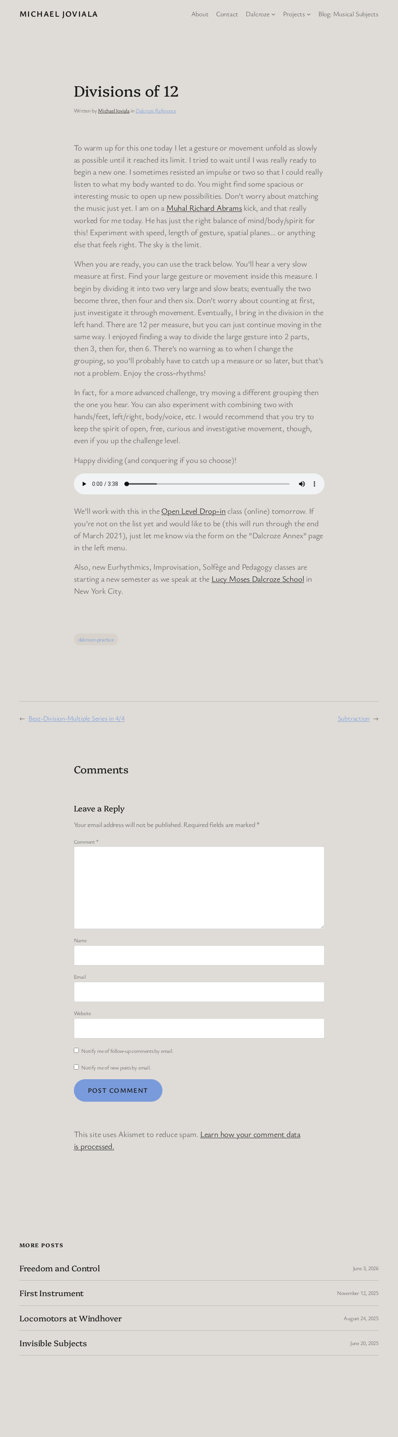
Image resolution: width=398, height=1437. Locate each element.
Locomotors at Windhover (70, 1318)
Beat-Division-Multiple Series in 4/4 (76, 718)
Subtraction (354, 718)
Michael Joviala (58, 13)
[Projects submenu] (309, 14)
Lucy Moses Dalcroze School (257, 578)
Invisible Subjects (53, 1342)
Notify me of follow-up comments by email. (127, 1050)
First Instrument (51, 1292)
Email (80, 976)
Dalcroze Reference (156, 110)
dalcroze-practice (96, 639)
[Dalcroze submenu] (273, 14)
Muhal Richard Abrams (204, 207)
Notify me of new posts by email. (116, 1067)
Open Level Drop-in (193, 510)
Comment (86, 841)
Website (82, 1013)
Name (80, 940)
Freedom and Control (59, 1268)
